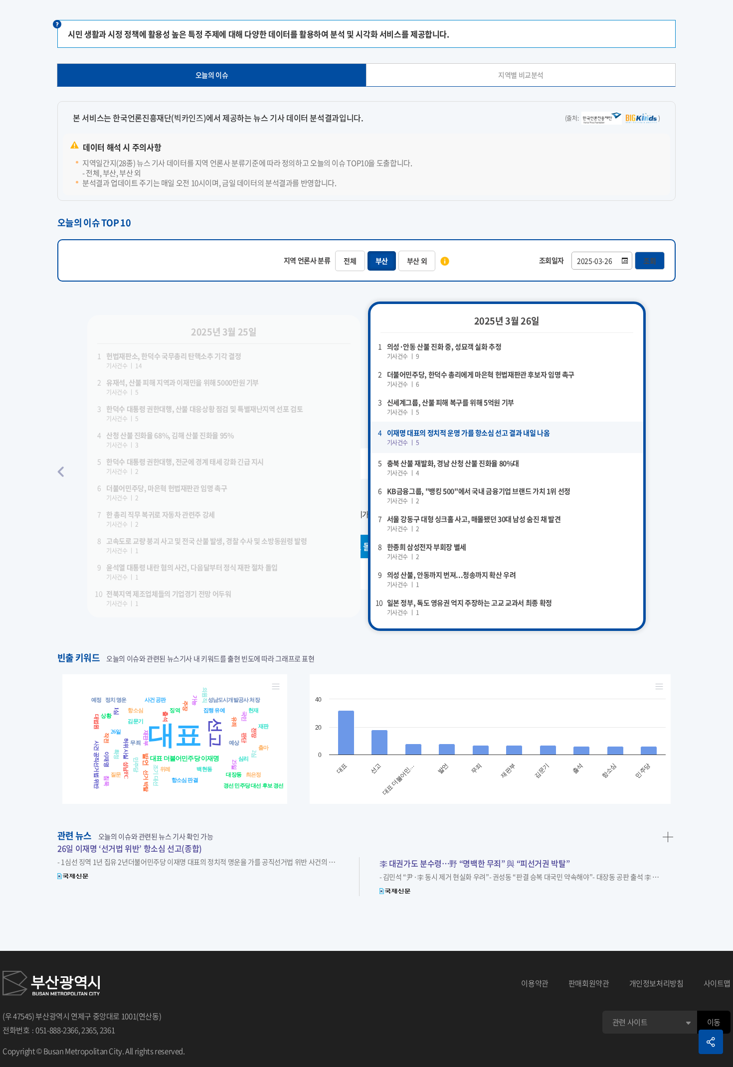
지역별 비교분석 (521, 75)
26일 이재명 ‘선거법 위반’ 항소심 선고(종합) (129, 848)
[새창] (51, 983)
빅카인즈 (188, 118)
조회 (649, 261)
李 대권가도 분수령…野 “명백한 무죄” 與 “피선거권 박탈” (474, 863)
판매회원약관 (588, 983)
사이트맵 (717, 983)
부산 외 (417, 261)
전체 (350, 261)
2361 (107, 1030)
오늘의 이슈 (211, 75)
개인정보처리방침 (656, 983)
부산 (381, 261)
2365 (89, 1030)
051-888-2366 (56, 1030)
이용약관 (535, 983)
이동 (714, 1022)
